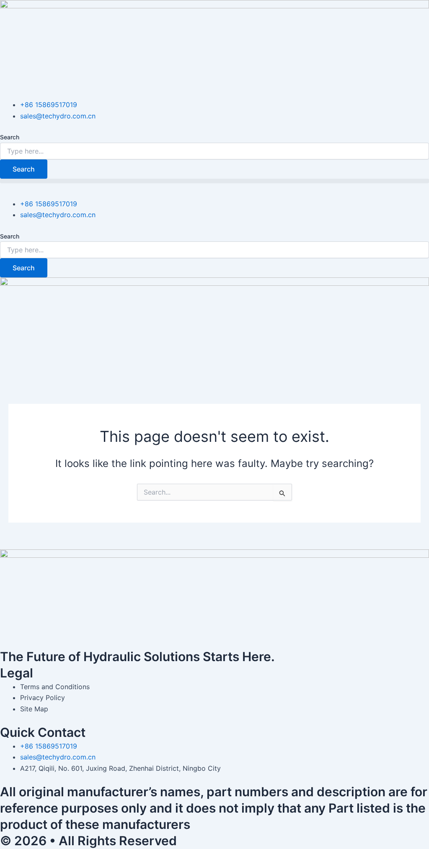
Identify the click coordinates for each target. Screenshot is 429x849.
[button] (214, 181)
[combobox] (214, 151)
